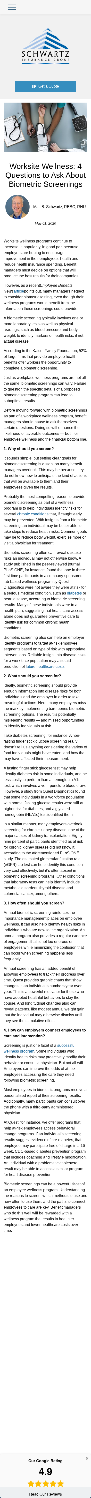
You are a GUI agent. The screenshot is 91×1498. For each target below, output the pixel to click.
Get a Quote (48, 86)
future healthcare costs (45, 666)
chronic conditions (33, 514)
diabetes (74, 593)
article (19, 291)
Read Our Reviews (45, 1477)
